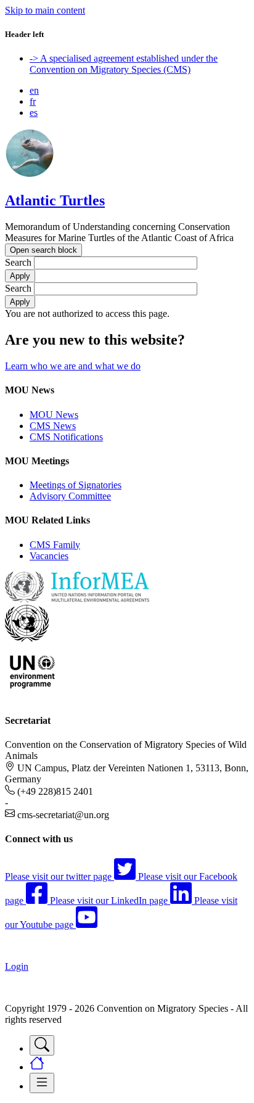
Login (16, 966)
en (34, 90)
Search (18, 262)
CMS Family (55, 544)
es (34, 112)
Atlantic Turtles (55, 200)
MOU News (54, 414)
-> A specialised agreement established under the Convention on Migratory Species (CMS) (124, 64)
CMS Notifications (66, 437)
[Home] (29, 174)
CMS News (53, 425)
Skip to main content (45, 10)
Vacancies (49, 556)
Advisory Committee (70, 496)
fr (33, 101)
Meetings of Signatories (75, 485)
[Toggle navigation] (42, 1045)
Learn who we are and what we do (73, 366)
